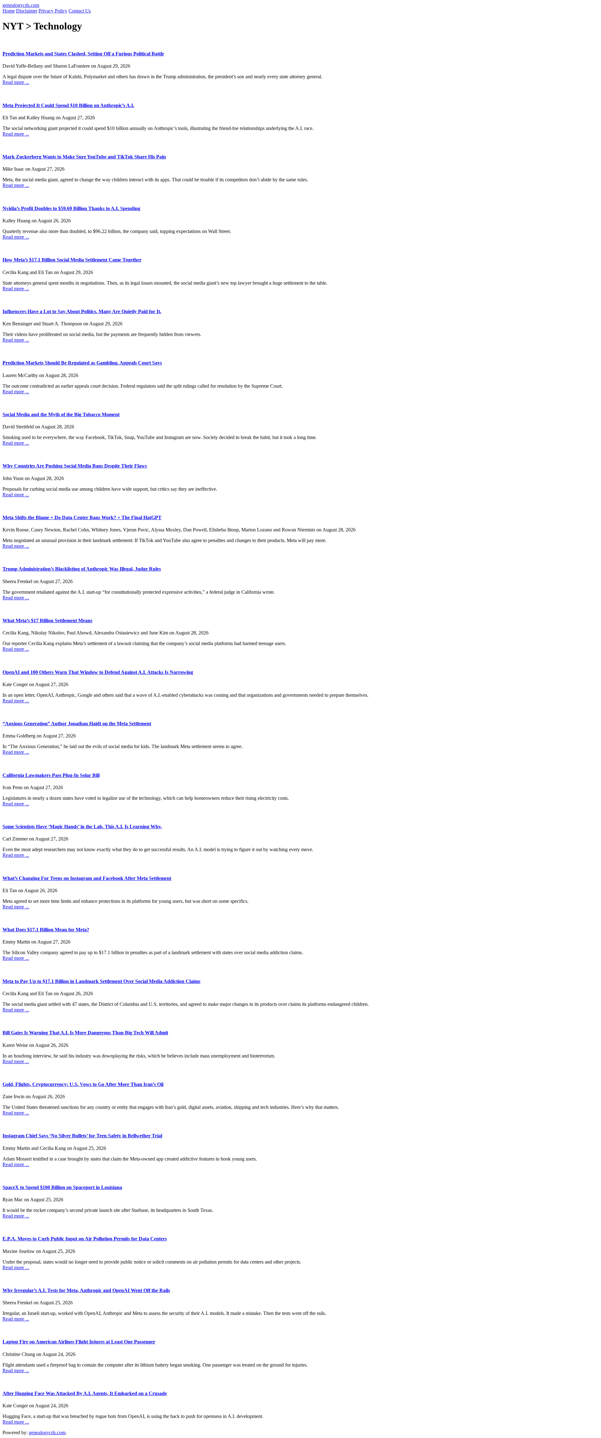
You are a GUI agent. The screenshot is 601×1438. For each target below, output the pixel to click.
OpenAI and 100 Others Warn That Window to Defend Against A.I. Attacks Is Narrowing (98, 672)
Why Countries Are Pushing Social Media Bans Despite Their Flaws (75, 465)
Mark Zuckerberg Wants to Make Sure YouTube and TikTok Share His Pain (84, 156)
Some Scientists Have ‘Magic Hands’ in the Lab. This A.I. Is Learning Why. (82, 826)
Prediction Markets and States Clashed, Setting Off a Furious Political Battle (83, 53)
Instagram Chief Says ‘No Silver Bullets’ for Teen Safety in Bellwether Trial (82, 1135)
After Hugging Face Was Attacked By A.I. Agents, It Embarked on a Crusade (85, 1393)
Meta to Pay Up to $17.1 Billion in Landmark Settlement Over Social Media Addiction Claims (101, 981)
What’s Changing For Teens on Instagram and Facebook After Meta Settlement (87, 878)
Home (9, 10)
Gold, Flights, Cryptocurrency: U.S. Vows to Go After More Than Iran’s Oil (83, 1084)
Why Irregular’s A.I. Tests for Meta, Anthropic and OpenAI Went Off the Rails (86, 1290)
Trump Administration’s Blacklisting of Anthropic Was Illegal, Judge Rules (82, 569)
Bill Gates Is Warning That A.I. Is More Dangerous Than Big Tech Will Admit (85, 1032)
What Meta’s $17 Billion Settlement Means (47, 620)
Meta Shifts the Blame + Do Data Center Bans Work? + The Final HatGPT (82, 517)
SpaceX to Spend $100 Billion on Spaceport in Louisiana (62, 1187)
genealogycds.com (21, 5)
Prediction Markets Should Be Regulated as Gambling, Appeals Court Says (82, 362)
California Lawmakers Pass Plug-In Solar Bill (51, 775)
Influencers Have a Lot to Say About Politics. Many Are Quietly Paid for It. (82, 311)
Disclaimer (26, 10)
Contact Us (80, 10)
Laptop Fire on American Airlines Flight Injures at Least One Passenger (79, 1341)
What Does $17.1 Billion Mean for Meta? (46, 929)
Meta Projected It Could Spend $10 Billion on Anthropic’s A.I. (68, 105)
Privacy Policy (53, 10)
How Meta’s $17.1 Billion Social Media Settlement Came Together (72, 259)
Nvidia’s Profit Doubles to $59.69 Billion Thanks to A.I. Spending (71, 208)
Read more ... (16, 82)
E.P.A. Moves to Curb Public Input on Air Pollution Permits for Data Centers (85, 1238)
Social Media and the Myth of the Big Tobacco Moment (61, 414)
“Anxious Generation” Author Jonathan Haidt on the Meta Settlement (77, 723)
